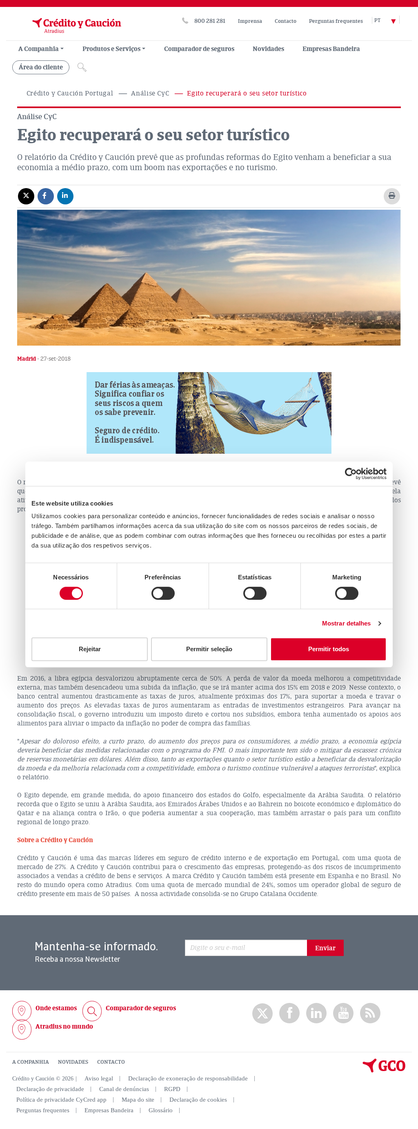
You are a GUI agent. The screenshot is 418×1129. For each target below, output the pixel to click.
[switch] (163, 593)
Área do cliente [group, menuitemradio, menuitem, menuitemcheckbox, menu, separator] (41, 67)
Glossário (161, 1110)
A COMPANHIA (30, 1062)
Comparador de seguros (199, 49)
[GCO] (384, 1071)
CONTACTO (111, 1062)
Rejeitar (90, 648)
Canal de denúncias (124, 1089)
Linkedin (316, 1013)
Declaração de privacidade (50, 1089)
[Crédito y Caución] (66, 36)
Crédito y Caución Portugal (70, 93)
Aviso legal (98, 1078)
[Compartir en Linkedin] (65, 196)
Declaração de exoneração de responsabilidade (188, 1078)
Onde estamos (56, 1008)
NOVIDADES (73, 1062)
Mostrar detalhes (346, 623)
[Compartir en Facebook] (46, 196)
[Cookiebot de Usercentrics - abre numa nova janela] (351, 474)
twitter (262, 1013)
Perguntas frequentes (336, 21)
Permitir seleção (209, 648)
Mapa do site (138, 1099)
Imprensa (250, 21)
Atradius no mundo (64, 1027)
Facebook (289, 1013)
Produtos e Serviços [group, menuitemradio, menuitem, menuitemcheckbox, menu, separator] (111, 49)
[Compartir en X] (26, 196)
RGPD (172, 1089)
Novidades (268, 49)
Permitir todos (328, 648)
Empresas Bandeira (331, 49)
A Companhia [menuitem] (38, 49)
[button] (209, 413)
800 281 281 (209, 21)
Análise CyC (150, 93)
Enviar (325, 948)
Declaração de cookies (198, 1099)
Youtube (343, 1013)
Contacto (285, 21)
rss (370, 1013)
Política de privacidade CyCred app (61, 1099)
